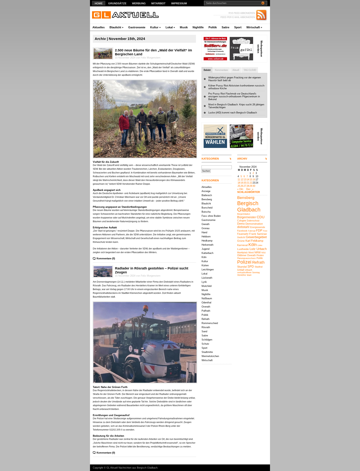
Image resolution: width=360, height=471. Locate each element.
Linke (259, 245)
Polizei (244, 262)
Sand (204, 331)
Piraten (260, 255)
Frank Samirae (258, 233)
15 (251, 179)
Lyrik (204, 281)
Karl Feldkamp (254, 240)
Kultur (155, 27)
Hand (204, 232)
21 (248, 182)
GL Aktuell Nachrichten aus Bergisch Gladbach (132, 467)
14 (248, 179)
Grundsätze (117, 3)
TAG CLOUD (250, 70)
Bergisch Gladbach (248, 206)
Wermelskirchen (210, 356)
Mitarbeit (158, 3)
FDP (259, 230)
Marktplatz (242, 252)
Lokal (170, 27)
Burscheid (207, 207)
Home (99, 3)
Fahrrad (251, 231)
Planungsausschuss (246, 258)
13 (245, 179)
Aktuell (235, 70)
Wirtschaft (254, 27)
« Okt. (240, 189)
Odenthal (206, 302)
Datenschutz (253, 220)
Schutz (205, 343)
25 (239, 185)
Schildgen (207, 339)
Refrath (205, 319)
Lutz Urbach (258, 249)
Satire (225, 27)
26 (242, 185)
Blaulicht (116, 27)
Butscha (206, 211)
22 (251, 182)
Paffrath (206, 310)
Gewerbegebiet (256, 237)
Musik (184, 27)
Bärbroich (207, 195)
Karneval (242, 245)
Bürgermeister (246, 217)
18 (239, 182)
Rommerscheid (210, 323)
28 (248, 185)
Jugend (205, 249)
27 (245, 185)
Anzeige (206, 191)
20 (245, 182)
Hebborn (206, 236)
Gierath (205, 224)
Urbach (248, 270)
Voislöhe (241, 275)
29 (251, 185)
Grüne (241, 240)
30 (254, 185)
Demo (241, 223)
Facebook (242, 231)
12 (242, 179)
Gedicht (241, 237)
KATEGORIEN (210, 158)
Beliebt (207, 70)
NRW (257, 252)
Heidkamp (207, 240)
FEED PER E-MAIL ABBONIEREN (237, 17)
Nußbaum (207, 298)
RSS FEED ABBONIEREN (242, 13)
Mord (251, 252)
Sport (238, 27)
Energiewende (257, 227)
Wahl (249, 275)
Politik (212, 27)
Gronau (205, 228)
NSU (263, 252)
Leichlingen (208, 269)
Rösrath (206, 327)
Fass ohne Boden (211, 215)
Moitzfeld (207, 286)
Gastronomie (136, 27)
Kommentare (221, 70)
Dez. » (249, 189)
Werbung (139, 3)
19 (242, 182)
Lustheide (243, 249)
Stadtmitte (207, 352)
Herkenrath (207, 244)
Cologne (241, 220)
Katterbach (207, 253)
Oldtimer (241, 255)
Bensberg (207, 199)
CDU (261, 217)
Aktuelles (98, 27)
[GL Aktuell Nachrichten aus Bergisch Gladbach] (126, 15)
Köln (204, 257)
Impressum (179, 3)
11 (239, 179)
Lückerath (207, 277)
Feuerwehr (242, 233)
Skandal (242, 266)
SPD (251, 266)
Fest (265, 231)
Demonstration (254, 223)
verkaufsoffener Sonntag (248, 272)
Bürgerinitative (243, 214)
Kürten (205, 265)
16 (254, 179)
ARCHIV (242, 158)
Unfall (240, 269)
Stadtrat (258, 267)
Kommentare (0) (106, 258)
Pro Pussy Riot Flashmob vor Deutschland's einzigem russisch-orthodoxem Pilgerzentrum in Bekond (234, 96)
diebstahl (243, 227)
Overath (206, 306)
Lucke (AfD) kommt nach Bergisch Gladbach (232, 112)
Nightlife (198, 27)
